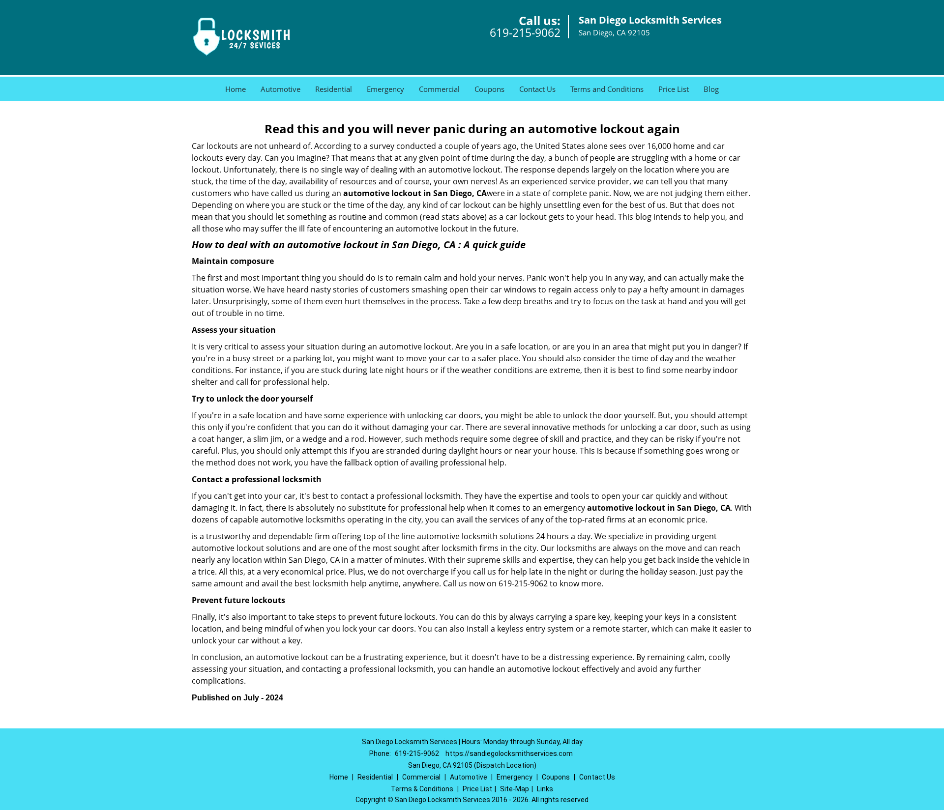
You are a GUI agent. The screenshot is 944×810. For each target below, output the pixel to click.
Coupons (489, 89)
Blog (711, 89)
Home (235, 89)
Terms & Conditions (422, 789)
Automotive (280, 89)
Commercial (439, 89)
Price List (673, 89)
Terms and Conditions (607, 89)
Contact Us (537, 89)
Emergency (385, 89)
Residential (333, 89)
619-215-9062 (525, 32)
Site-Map (514, 789)
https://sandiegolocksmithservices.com (509, 753)
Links (545, 789)
